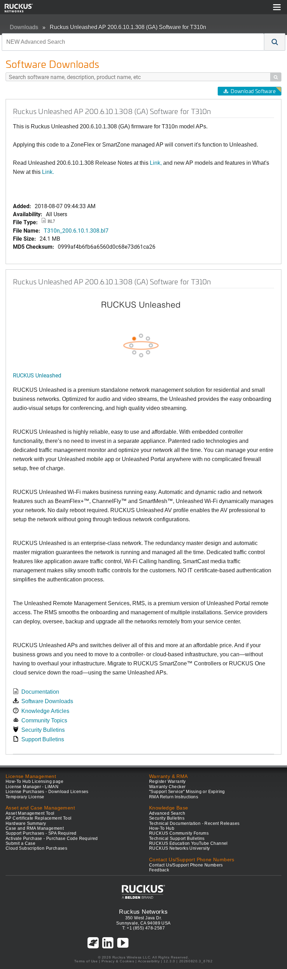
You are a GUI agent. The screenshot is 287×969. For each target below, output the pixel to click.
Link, (156, 163)
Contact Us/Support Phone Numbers (186, 865)
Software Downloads (47, 701)
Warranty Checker (167, 786)
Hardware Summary (26, 823)
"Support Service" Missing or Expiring (187, 791)
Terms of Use (86, 961)
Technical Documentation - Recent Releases (194, 823)
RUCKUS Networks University (179, 848)
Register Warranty (167, 781)
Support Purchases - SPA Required (41, 833)
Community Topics (44, 720)
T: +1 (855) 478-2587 (143, 928)
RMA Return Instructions (173, 796)
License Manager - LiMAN (32, 786)
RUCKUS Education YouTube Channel (188, 843)
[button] (274, 42)
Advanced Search (167, 813)
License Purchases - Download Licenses (47, 791)
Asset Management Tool (30, 813)
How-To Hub (161, 828)
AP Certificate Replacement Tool (38, 818)
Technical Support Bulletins (177, 838)
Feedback (159, 870)
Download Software (253, 91)
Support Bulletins (42, 739)
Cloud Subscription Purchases (36, 848)
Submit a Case (20, 843)
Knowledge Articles (45, 711)
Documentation (40, 692)
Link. (48, 172)
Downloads (24, 27)
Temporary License (25, 796)
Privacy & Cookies (118, 961)
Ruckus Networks (143, 911)
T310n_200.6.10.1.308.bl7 (76, 230)
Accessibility (149, 961)
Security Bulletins (43, 730)
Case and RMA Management (35, 828)
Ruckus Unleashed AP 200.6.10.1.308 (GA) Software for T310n (128, 27)
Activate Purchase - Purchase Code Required (52, 838)
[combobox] (133, 42)
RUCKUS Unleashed (37, 375)
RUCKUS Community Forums (179, 833)
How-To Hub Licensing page (34, 781)
